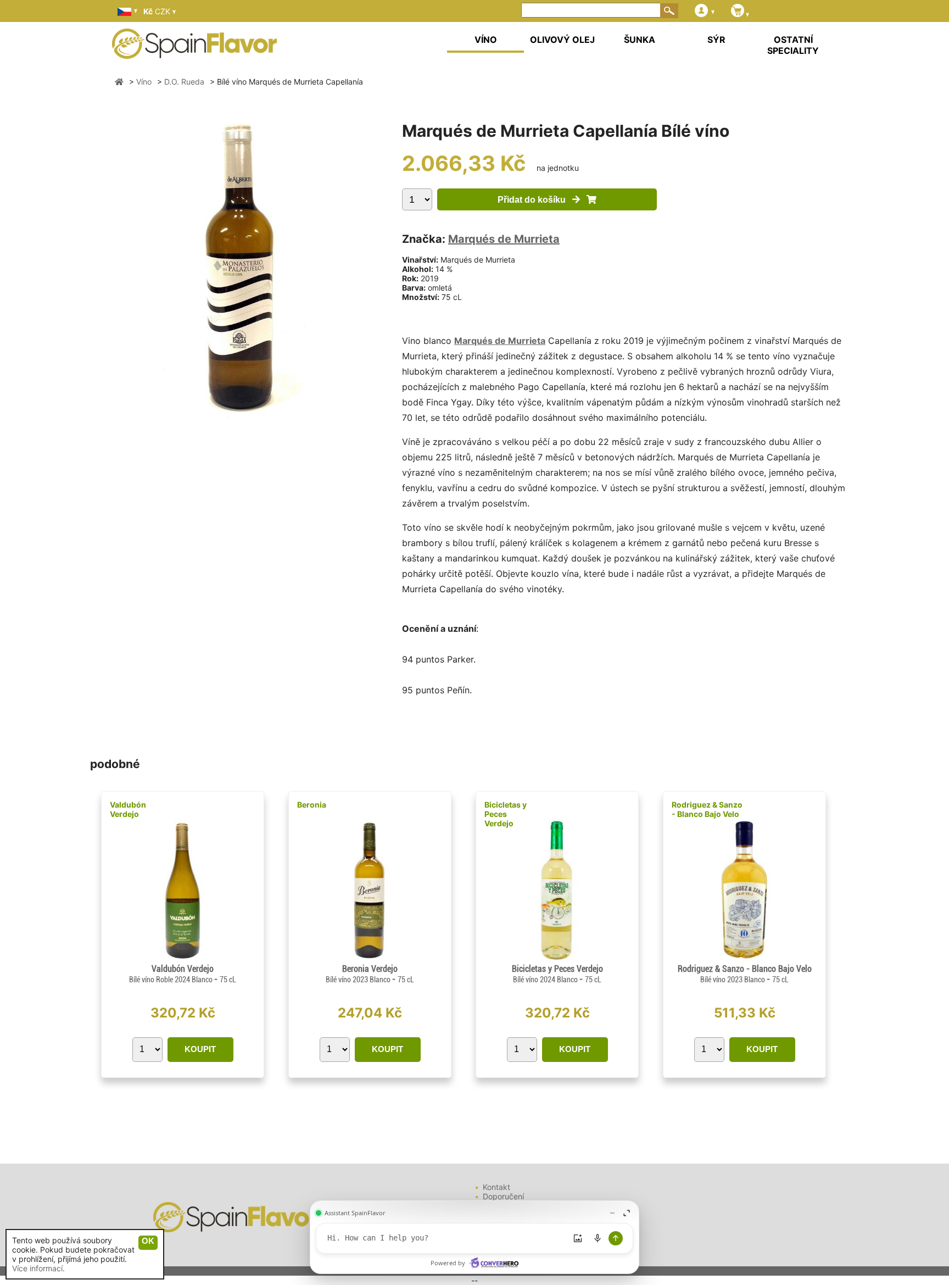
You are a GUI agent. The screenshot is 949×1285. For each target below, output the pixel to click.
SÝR (716, 39)
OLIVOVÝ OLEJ (562, 39)
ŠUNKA (639, 39)
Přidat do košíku (535, 199)
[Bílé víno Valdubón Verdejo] (182, 959)
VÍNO (485, 39)
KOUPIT (200, 1049)
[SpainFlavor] (119, 81)
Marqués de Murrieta (504, 239)
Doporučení (503, 1196)
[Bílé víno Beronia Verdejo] (370, 959)
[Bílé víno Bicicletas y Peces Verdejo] (557, 959)
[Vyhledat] (669, 10)
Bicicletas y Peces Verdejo (505, 814)
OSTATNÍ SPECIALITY (793, 45)
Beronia (311, 804)
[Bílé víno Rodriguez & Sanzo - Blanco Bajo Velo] (744, 959)
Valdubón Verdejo (128, 809)
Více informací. (38, 1268)
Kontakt (496, 1187)
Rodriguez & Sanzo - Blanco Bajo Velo (707, 809)
